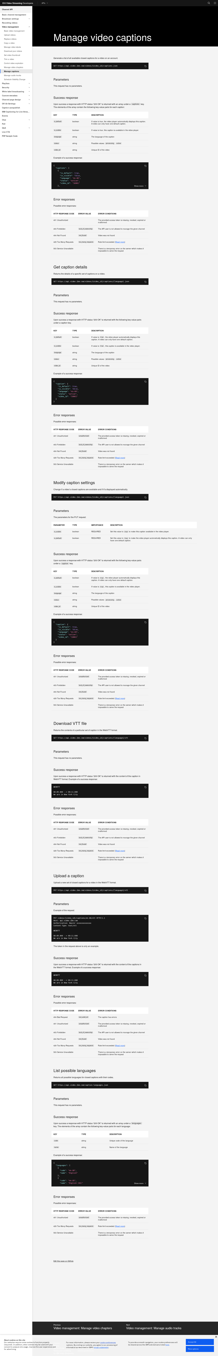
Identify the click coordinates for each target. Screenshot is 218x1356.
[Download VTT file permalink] (51, 723)
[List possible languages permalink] (51, 1070)
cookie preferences (108, 1342)
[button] (216, 1337)
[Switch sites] (215, 3)
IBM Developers (17, 3)
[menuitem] (45, 3)
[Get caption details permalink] (51, 266)
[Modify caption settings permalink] (51, 482)
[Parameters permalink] (51, 79)
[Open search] (209, 3)
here (167, 1345)
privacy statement (101, 1347)
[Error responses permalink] (51, 199)
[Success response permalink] (51, 98)
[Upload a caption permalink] (51, 875)
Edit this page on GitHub (63, 1261)
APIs (43, 3)
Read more (120, 242)
